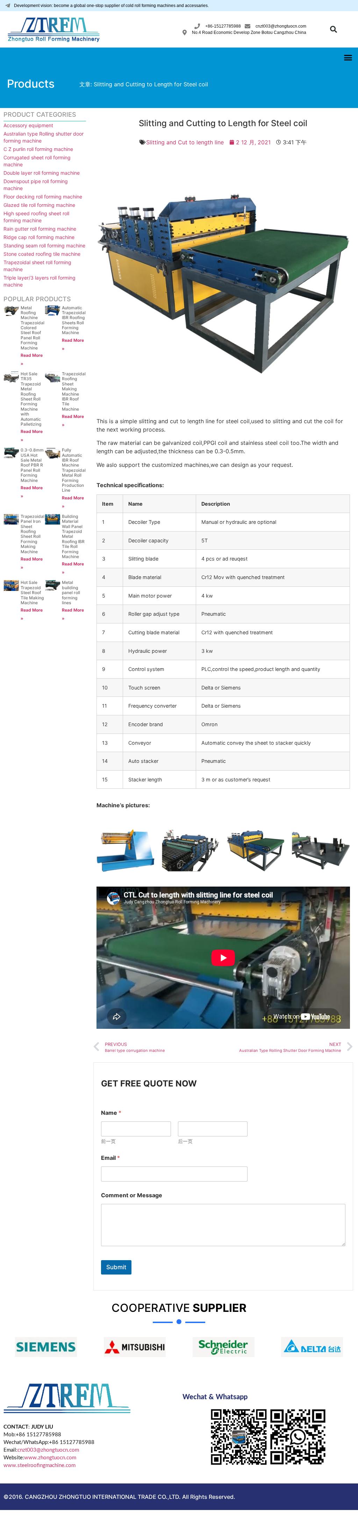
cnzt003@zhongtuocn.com (48, 1450)
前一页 (108, 1141)
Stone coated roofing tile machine (41, 254)
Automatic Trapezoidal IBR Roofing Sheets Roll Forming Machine (74, 320)
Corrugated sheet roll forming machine (37, 160)
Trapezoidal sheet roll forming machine (37, 265)
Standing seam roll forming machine (44, 245)
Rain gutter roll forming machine (39, 229)
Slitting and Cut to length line (185, 142)
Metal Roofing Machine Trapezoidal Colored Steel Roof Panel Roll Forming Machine (32, 328)
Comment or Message (131, 1195)
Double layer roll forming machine (41, 173)
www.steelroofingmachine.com (39, 1465)
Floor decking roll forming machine (42, 197)
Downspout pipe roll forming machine (35, 184)
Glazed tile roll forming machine (39, 205)
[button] (334, 29)
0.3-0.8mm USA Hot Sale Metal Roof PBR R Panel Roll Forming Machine (32, 465)
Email (110, 1158)
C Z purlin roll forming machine (38, 149)
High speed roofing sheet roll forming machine (36, 216)
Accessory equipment (28, 125)
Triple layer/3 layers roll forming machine (39, 281)
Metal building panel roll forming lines (71, 592)
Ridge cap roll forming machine (38, 237)
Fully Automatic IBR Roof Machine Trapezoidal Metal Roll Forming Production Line (74, 470)
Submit (116, 1267)
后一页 (185, 1141)
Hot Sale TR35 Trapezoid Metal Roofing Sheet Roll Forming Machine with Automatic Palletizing (31, 399)
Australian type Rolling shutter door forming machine (43, 137)
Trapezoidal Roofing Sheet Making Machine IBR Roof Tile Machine (74, 391)
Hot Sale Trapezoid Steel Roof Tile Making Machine (32, 592)
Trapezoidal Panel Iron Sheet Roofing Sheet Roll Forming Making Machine (32, 534)
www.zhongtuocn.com (50, 1457)
